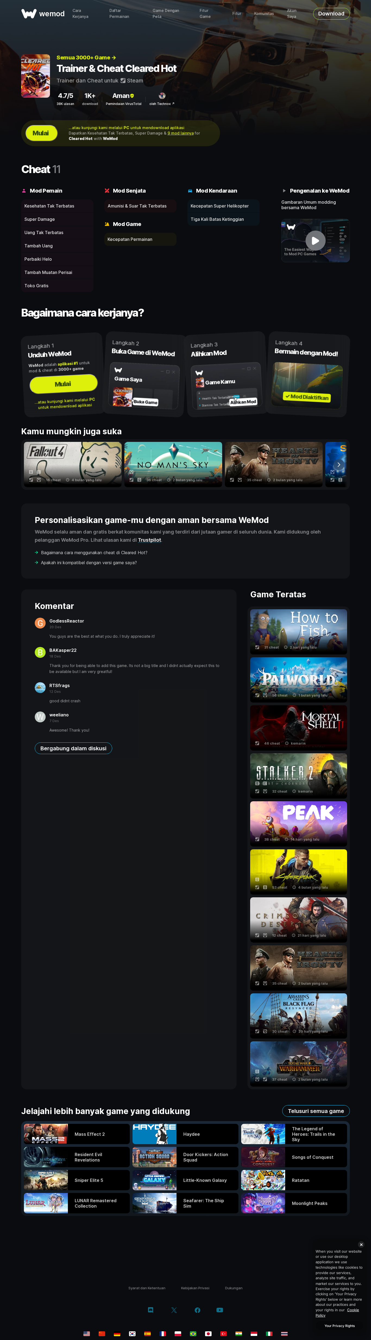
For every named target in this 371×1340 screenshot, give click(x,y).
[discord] (150, 1310)
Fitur (236, 13)
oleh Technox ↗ (162, 104)
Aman (120, 96)
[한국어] (132, 1333)
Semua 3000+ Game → (86, 57)
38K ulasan (65, 104)
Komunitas (264, 13)
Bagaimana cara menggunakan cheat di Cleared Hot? (94, 552)
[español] (147, 1333)
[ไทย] (284, 1333)
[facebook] (197, 1310)
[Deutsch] (117, 1333)
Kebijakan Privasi (195, 1288)
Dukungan (234, 1288)
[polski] (178, 1333)
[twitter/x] (173, 1311)
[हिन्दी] (238, 1333)
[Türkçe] (223, 1333)
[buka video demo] (315, 240)
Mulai (41, 133)
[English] (86, 1333)
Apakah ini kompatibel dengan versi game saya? (89, 562)
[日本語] (208, 1333)
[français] (162, 1333)
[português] (193, 1333)
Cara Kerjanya (80, 13)
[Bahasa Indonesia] (254, 1333)
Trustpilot (149, 540)
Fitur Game (205, 13)
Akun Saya (291, 13)
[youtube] (219, 1310)
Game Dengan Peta (166, 13)
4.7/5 (65, 96)
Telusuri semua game (316, 1111)
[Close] (361, 1244)
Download (331, 13)
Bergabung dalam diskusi (73, 748)
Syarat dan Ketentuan (146, 1288)
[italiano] (269, 1333)
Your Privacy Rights (340, 1326)
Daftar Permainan (119, 13)
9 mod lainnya (181, 133)
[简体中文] (102, 1333)
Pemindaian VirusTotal (124, 104)
